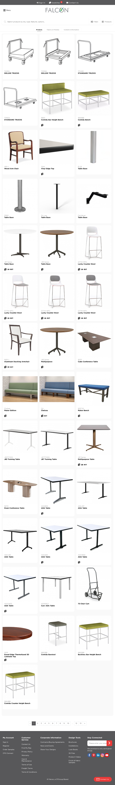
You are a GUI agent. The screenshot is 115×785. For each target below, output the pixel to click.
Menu (8, 10)
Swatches (56, 2)
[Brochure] (42, 125)
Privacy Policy (27, 752)
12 (76, 723)
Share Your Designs (48, 749)
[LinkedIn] (98, 755)
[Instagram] (102, 755)
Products (39, 29)
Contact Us (73, 3)
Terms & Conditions (29, 772)
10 (68, 723)
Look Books (73, 749)
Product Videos (75, 757)
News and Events (47, 746)
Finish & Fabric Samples (74, 761)
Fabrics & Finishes (53, 29)
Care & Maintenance (27, 760)
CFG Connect (8, 753)
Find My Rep (26, 748)
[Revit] (11, 269)
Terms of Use (27, 765)
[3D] (8, 269)
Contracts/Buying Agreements (52, 742)
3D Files (72, 753)
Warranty (25, 755)
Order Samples (8, 749)
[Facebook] (89, 755)
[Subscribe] (109, 743)
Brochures (73, 742)
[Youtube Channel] (107, 755)
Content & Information (71, 29)
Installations (73, 746)
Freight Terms (27, 768)
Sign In (41, 3)
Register (6, 746)
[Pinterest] (94, 755)
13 (80, 723)
